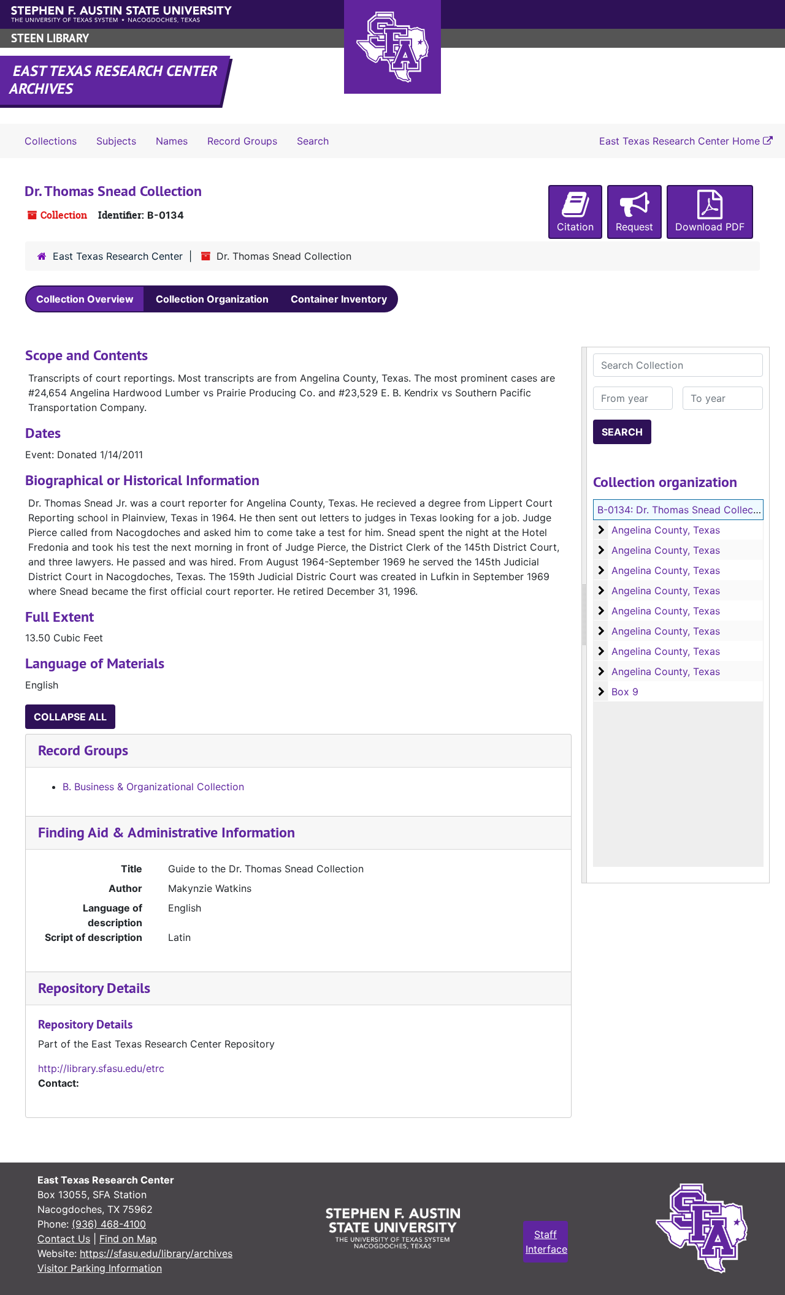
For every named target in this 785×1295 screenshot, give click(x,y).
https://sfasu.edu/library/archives (156, 1253)
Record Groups (242, 141)
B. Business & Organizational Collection (153, 786)
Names (172, 141)
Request (634, 227)
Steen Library (50, 38)
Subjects (116, 141)
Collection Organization (212, 299)
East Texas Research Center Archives (114, 79)
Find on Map (128, 1239)
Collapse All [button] (70, 717)
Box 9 (624, 691)
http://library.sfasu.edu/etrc (101, 1068)
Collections (51, 141)
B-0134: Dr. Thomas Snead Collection (684, 510)
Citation (575, 227)
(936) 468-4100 (109, 1224)
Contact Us (63, 1239)
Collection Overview (85, 299)
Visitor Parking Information (99, 1268)
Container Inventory (339, 299)
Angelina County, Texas (665, 530)
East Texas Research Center (118, 256)
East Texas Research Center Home (681, 141)
